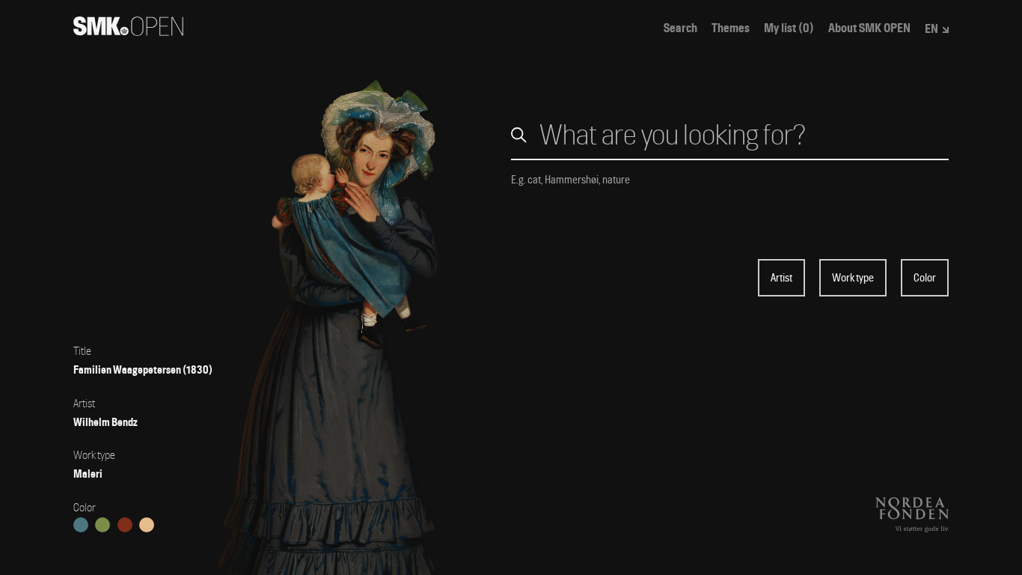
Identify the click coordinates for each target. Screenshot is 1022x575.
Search (680, 28)
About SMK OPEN (869, 28)
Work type (853, 278)
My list (789, 28)
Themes (731, 28)
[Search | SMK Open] (128, 31)
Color (925, 278)
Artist (781, 278)
